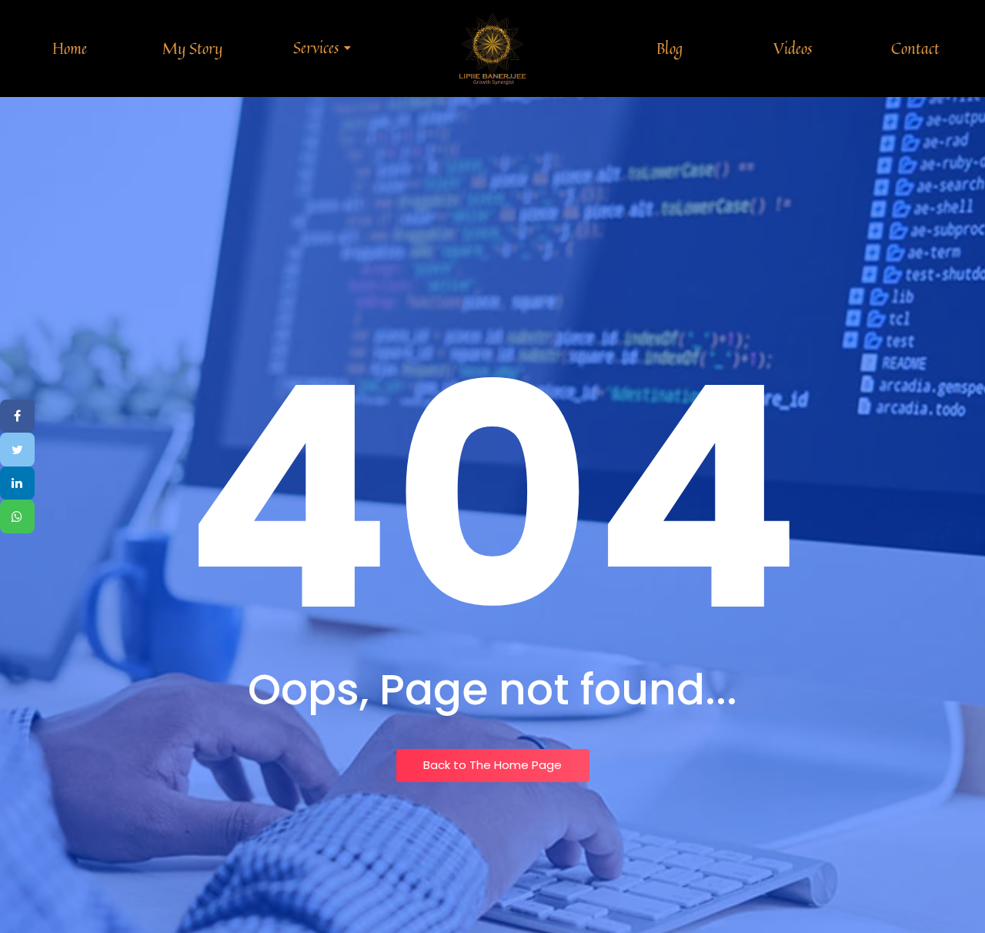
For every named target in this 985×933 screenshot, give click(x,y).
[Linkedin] (17, 483)
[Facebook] (17, 416)
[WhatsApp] (17, 517)
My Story (192, 48)
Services (316, 47)
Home (69, 48)
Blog (669, 48)
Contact (915, 48)
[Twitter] (17, 449)
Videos (792, 48)
